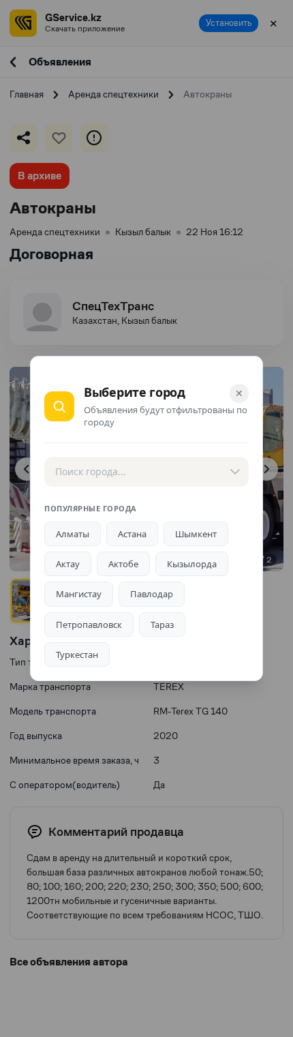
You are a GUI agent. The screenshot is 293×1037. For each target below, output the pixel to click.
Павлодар (151, 594)
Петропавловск (89, 624)
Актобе (123, 564)
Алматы (72, 534)
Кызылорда (192, 564)
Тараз (162, 624)
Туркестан (77, 654)
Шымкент (196, 534)
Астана (132, 534)
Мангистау (79, 594)
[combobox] (146, 472)
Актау (68, 564)
